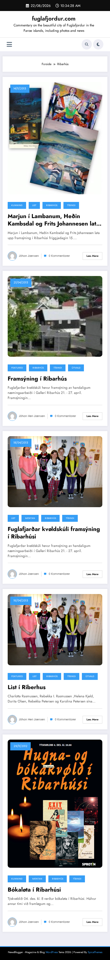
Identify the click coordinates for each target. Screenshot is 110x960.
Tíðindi (71, 205)
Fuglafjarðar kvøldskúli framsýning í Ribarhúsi (54, 532)
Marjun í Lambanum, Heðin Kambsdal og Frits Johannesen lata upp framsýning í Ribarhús (53, 220)
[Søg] (87, 44)
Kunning (17, 205)
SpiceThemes (95, 952)
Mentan (30, 518)
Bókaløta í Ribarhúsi (34, 889)
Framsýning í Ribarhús (37, 378)
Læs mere (92, 256)
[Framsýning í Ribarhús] (55, 316)
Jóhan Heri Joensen (32, 416)
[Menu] (9, 44)
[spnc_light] (98, 44)
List (34, 205)
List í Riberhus (27, 687)
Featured (17, 367)
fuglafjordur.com (53, 18)
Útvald (76, 367)
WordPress (52, 952)
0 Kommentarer (59, 256)
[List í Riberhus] (55, 629)
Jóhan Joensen (29, 256)
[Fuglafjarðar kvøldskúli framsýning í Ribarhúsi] (55, 471)
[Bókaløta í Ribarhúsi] (55, 803)
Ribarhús (51, 205)
